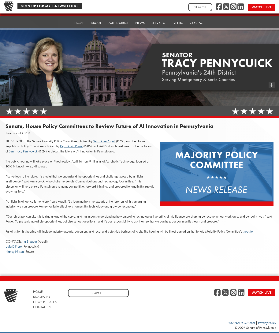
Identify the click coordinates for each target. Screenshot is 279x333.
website (248, 231)
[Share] (271, 85)
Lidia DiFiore (14, 246)
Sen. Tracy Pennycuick (23, 151)
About (96, 23)
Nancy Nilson (15, 251)
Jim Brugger (29, 241)
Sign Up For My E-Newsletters (50, 6)
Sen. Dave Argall (104, 141)
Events (177, 23)
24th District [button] (118, 23)
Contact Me (43, 307)
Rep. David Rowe (71, 146)
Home (79, 23)
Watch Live (262, 7)
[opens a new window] (271, 77)
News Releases (45, 302)
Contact (197, 23)
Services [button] (158, 23)
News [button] (140, 23)
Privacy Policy (267, 323)
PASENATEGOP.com (241, 323)
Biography (41, 296)
